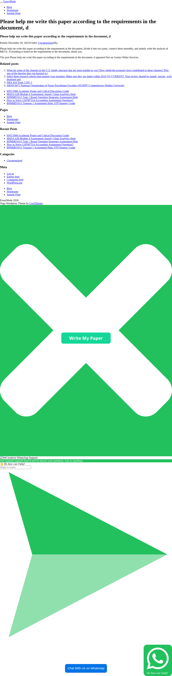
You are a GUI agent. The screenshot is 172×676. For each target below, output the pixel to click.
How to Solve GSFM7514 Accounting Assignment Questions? (40, 100)
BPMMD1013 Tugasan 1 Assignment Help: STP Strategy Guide (41, 103)
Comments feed (15, 179)
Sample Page (13, 13)
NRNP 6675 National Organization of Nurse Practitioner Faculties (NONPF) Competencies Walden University (65, 85)
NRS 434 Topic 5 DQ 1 (19, 82)
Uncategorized (46, 42)
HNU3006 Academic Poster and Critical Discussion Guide (38, 91)
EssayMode (9, 1)
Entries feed (13, 176)
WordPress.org (14, 182)
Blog (9, 7)
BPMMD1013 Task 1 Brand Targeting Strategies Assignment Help (42, 97)
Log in (10, 173)
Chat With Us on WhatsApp (86, 668)
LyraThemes (36, 203)
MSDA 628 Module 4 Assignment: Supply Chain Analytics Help (41, 94)
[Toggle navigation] (1, 2)
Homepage (12, 10)
